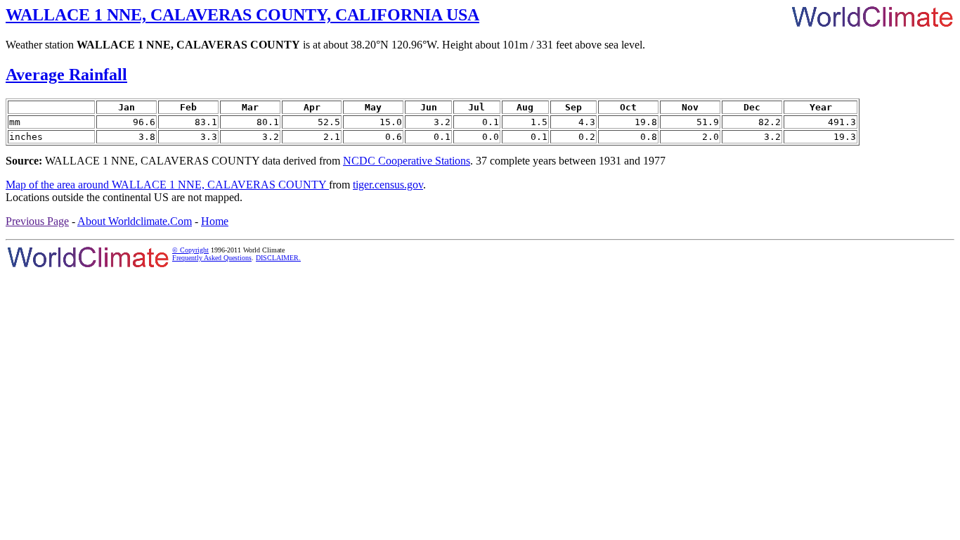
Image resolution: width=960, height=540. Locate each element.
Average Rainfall (66, 74)
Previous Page (37, 221)
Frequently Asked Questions (212, 258)
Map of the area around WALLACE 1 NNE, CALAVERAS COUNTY (167, 185)
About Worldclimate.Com (134, 221)
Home (214, 221)
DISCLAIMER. (278, 258)
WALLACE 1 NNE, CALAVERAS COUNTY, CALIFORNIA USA (242, 15)
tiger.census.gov (388, 185)
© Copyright (190, 250)
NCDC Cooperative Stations (406, 161)
